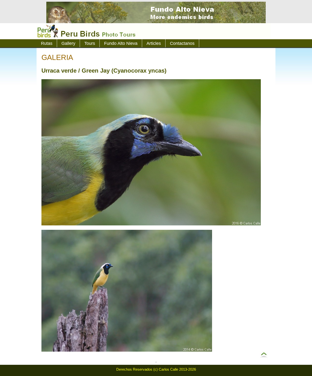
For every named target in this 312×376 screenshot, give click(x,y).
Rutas (46, 43)
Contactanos (182, 43)
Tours (89, 43)
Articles (153, 43)
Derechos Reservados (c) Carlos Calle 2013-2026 (156, 369)
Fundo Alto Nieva (120, 43)
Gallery (68, 43)
